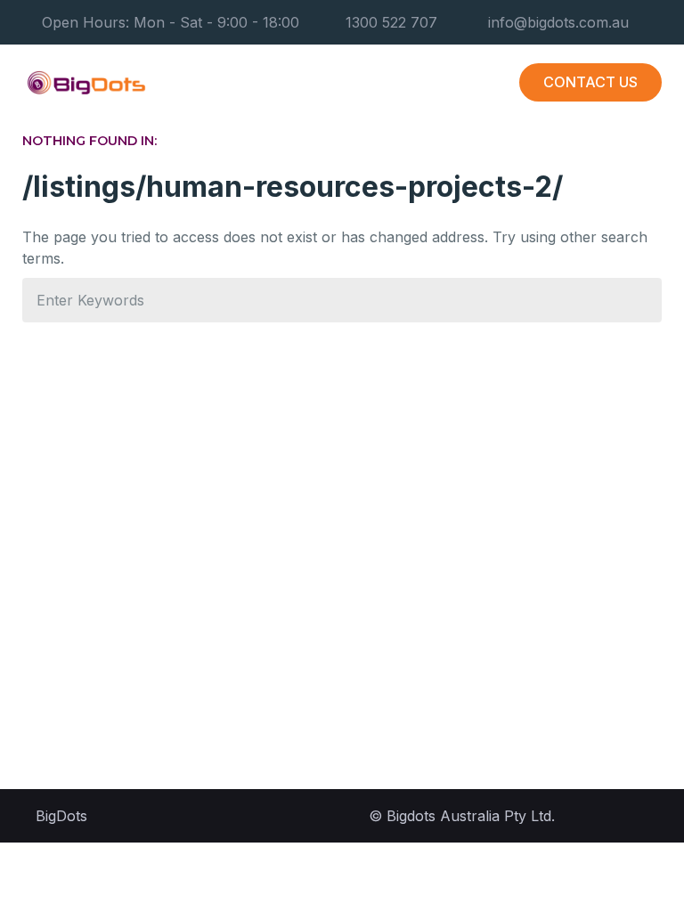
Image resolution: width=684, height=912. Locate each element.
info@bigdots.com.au (558, 22)
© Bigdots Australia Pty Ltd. (462, 816)
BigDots (61, 816)
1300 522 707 (391, 22)
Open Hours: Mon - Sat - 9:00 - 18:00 (170, 22)
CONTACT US (590, 82)
